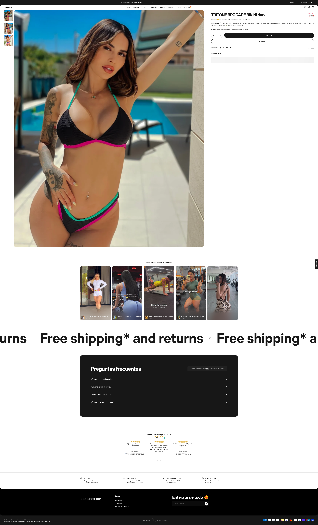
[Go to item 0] (8, 15)
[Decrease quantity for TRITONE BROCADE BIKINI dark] (213, 35)
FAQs (207, 368)
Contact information (45, 521)
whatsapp (95, 482)
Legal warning (120, 500)
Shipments (118, 503)
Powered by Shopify (25, 519)
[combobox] (292, 2)
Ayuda (312, 47)
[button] (158, 460)
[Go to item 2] (8, 28)
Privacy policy (14, 521)
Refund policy (7, 521)
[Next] (152, 2)
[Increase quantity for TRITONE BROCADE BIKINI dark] (221, 35)
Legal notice (37, 521)
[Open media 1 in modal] (109, 128)
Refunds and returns (122, 506)
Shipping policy (29, 521)
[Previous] (111, 2)
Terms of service (22, 521)
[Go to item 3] (8, 40)
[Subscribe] (206, 503)
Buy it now (262, 41)
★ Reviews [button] (316, 264)
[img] (159, 436)
